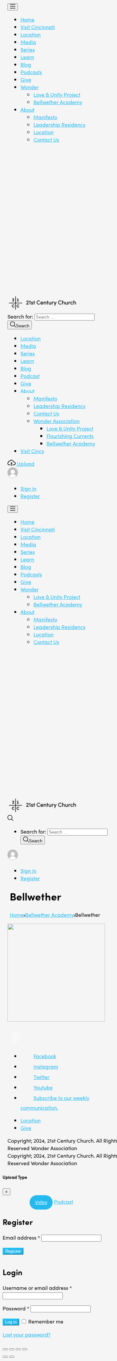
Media (28, 42)
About (27, 109)
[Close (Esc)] (5, 1349)
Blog (25, 64)
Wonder (29, 87)
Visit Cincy (32, 451)
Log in (11, 1322)
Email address (21, 1237)
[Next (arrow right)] (11, 1357)
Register (30, 496)
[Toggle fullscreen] (18, 1349)
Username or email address (37, 1287)
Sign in (28, 488)
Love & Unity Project (56, 94)
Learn (27, 57)
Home (27, 19)
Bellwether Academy (57, 102)
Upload (25, 463)
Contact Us (46, 139)
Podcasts (31, 72)
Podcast (30, 376)
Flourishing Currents (70, 436)
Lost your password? (27, 1334)
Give (25, 79)
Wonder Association (56, 421)
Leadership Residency (59, 124)
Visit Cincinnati (37, 27)
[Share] (11, 1349)
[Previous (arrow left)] (5, 1357)
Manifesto (45, 117)
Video (41, 1202)
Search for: (20, 316)
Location (30, 34)
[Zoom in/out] (24, 1349)
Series (27, 49)
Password (16, 1308)
